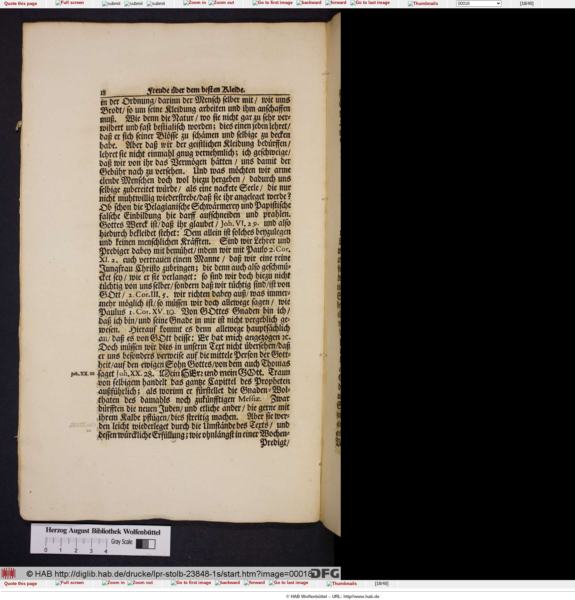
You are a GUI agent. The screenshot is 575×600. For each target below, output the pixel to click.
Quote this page (20, 3)
